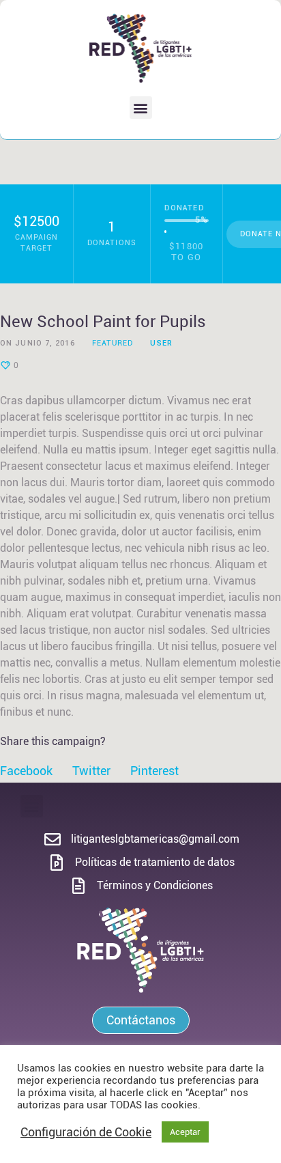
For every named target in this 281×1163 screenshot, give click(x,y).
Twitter (91, 770)
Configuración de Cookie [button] (85, 1132)
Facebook (26, 770)
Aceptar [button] (185, 1132)
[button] (141, 107)
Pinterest (154, 770)
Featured (113, 343)
